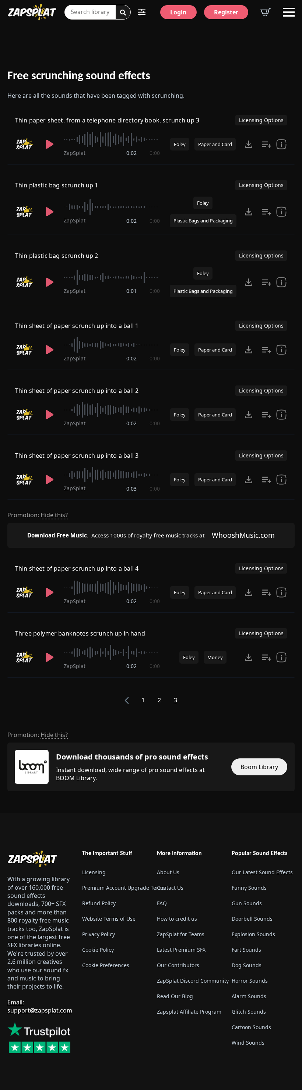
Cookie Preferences (105, 965)
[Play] (49, 144)
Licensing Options (261, 120)
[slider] (112, 139)
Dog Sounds (246, 965)
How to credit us (177, 918)
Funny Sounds (249, 887)
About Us (168, 872)
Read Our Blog (175, 996)
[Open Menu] (289, 12)
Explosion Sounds (253, 934)
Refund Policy (99, 903)
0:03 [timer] (131, 488)
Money (215, 657)
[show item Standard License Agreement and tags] (281, 144)
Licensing (94, 872)
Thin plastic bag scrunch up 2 (56, 256)
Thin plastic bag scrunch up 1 (56, 185)
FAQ (162, 903)
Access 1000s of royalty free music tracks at (115, 535)
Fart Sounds (246, 949)
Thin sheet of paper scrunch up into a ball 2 (76, 391)
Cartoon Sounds (251, 1027)
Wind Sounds (248, 1042)
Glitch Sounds (249, 1011)
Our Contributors (178, 965)
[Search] (123, 12)
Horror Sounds (250, 980)
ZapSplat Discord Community (188, 980)
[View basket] (265, 12)
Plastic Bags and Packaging (203, 220)
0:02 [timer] (131, 152)
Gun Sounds (247, 903)
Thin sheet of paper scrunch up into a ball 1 (76, 326)
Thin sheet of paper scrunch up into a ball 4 (76, 568)
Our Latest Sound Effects (262, 872)
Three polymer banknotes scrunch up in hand (80, 633)
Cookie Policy (98, 949)
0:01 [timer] (131, 290)
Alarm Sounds (249, 996)
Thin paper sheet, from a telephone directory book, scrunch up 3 (107, 120)
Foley (180, 144)
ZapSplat (74, 152)
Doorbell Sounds (252, 918)
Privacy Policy (98, 934)
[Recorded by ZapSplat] (25, 144)
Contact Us (170, 887)
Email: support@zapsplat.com (39, 1006)
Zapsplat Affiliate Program (188, 1011)
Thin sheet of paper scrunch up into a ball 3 (76, 455)
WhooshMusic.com (243, 535)
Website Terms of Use (109, 918)
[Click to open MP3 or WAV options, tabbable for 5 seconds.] (248, 144)
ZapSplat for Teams (180, 934)
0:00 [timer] (155, 152)
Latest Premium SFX (181, 949)
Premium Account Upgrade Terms (113, 887)
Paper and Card (215, 144)
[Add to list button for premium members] (266, 144)
